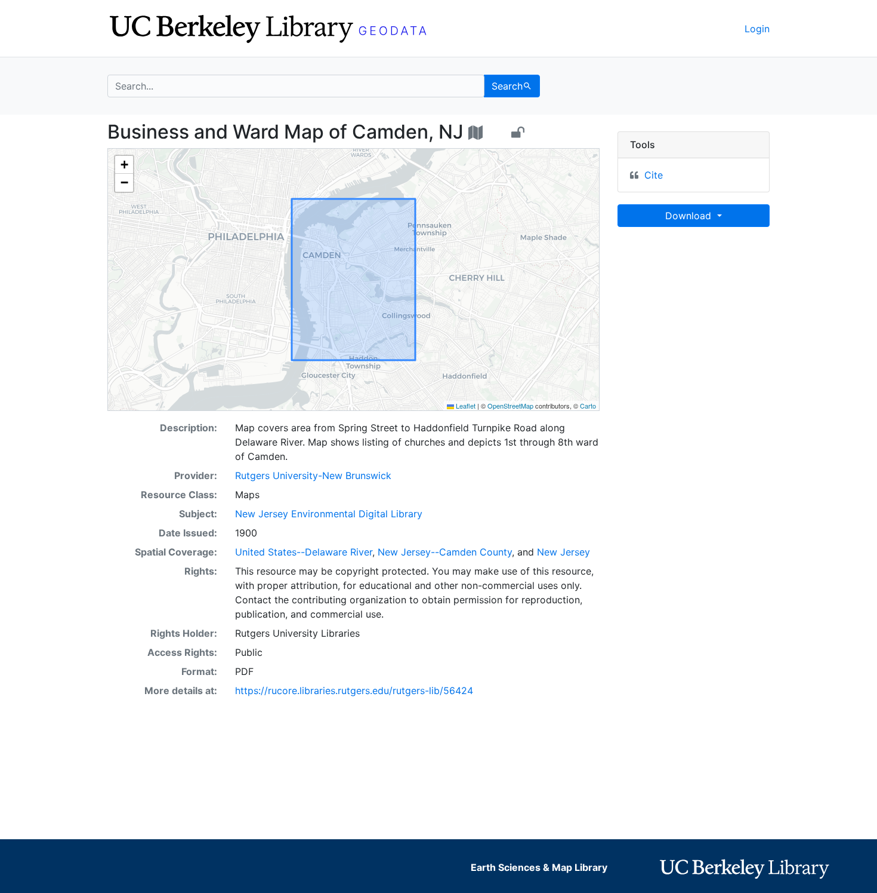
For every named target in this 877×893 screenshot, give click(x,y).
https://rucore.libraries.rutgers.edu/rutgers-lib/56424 (354, 690)
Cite (653, 175)
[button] (124, 165)
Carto (588, 405)
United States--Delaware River (303, 552)
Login (757, 29)
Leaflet (464, 405)
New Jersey (563, 552)
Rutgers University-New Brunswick (313, 475)
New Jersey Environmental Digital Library (328, 514)
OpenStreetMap (510, 405)
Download (689, 216)
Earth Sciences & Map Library (539, 867)
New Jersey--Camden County (445, 552)
